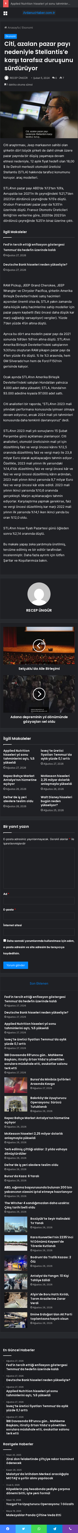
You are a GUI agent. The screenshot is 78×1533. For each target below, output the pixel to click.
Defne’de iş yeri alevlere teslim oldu (18, 799)
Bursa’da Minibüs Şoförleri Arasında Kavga (50, 1081)
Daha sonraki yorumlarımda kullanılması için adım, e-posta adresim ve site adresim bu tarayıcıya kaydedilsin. (38, 947)
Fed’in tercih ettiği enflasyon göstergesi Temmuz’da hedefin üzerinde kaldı (35, 999)
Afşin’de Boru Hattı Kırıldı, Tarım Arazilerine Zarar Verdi (49, 1298)
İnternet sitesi (12, 925)
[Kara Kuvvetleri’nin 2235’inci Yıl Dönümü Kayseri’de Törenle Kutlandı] (15, 1243)
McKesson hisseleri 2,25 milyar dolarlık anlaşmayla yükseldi (56, 780)
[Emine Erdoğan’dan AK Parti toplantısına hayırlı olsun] (15, 1320)
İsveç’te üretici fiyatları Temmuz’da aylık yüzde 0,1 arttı (56, 755)
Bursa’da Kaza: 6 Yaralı (21, 1176)
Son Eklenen (39, 983)
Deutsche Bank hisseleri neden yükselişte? (35, 264)
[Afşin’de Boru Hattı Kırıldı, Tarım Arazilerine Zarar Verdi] (15, 1300)
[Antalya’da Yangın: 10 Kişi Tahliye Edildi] (15, 1281)
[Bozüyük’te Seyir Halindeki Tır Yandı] (15, 1224)
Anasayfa (13, 27)
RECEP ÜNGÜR (19, 77)
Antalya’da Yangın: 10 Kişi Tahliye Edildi (49, 1278)
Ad (6, 894)
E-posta (9, 909)
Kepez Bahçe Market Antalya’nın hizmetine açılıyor (20, 780)
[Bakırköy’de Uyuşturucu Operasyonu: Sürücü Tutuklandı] (15, 1103)
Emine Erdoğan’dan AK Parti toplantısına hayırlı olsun (51, 1316)
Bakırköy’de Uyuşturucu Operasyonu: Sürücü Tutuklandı (48, 1102)
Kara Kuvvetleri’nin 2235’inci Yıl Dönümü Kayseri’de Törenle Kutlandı (51, 1241)
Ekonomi (27, 27)
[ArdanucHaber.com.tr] (39, 12)
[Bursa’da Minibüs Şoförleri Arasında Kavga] (15, 1085)
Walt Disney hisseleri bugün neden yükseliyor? (56, 801)
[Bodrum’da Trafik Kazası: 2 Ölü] (15, 1263)
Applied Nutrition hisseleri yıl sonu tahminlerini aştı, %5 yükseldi (19, 757)
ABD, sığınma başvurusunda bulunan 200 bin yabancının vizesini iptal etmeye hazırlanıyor (38, 1189)
